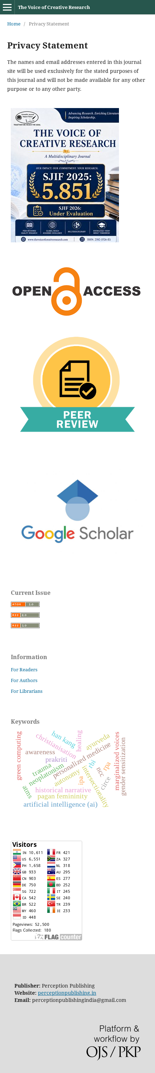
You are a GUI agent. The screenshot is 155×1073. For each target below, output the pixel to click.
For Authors (24, 680)
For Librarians (27, 691)
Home (14, 23)
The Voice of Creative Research (54, 7)
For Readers (24, 669)
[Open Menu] (7, 7)
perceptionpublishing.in (67, 992)
